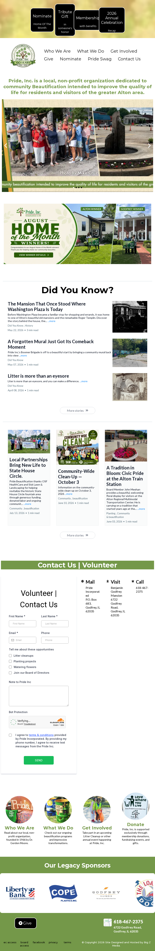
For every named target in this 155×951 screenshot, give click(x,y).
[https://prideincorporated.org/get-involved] (97, 809)
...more (51, 321)
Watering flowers (25, 667)
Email (13, 633)
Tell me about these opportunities (31, 649)
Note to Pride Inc (20, 682)
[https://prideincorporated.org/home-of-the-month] (77, 234)
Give (48, 59)
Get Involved (124, 51)
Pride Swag (100, 59)
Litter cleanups (23, 655)
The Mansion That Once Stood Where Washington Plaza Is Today (47, 306)
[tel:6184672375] (133, 581)
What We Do (90, 51)
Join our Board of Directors (31, 672)
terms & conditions (41, 735)
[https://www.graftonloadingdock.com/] (122, 893)
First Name (17, 616)
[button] (29, 478)
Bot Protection (18, 712)
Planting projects (25, 661)
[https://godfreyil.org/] (79, 893)
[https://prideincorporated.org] (23, 55)
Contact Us (129, 59)
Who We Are (57, 51)
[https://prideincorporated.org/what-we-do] (58, 809)
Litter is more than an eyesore (38, 376)
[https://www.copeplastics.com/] (36, 893)
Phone (45, 633)
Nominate (70, 59)
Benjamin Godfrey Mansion (117, 591)
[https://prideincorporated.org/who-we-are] (19, 809)
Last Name (49, 616)
